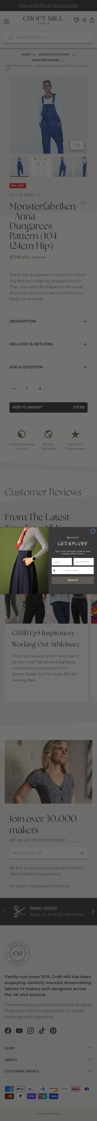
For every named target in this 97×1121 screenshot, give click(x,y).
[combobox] (57, 570)
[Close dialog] (93, 531)
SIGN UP (72, 580)
